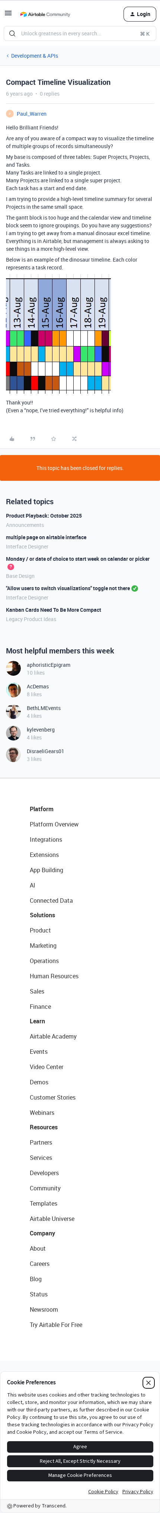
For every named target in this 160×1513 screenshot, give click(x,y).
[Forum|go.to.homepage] (45, 14)
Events (39, 1051)
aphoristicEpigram (48, 664)
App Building (46, 870)
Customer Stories (53, 1097)
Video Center (46, 1067)
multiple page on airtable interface (46, 537)
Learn (37, 1021)
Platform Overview (54, 824)
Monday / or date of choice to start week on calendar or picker (78, 558)
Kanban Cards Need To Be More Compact (53, 609)
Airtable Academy (53, 1036)
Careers (39, 1264)
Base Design (20, 575)
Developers (44, 1173)
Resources (44, 1127)
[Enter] (12, 33)
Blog (36, 1279)
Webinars (42, 1113)
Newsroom (44, 1309)
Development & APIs (34, 55)
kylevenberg (41, 729)
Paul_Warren (32, 113)
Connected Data (51, 900)
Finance (40, 1006)
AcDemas (38, 686)
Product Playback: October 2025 (44, 515)
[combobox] (80, 33)
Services (41, 1158)
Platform (42, 809)
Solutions (42, 915)
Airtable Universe (52, 1219)
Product (40, 930)
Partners (41, 1142)
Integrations (46, 839)
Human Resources (54, 976)
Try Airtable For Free (56, 1325)
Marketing (43, 945)
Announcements (25, 524)
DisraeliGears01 (45, 751)
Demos (39, 1082)
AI (32, 885)
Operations (44, 961)
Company (42, 1233)
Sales (37, 991)
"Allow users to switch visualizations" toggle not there (68, 588)
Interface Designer (27, 546)
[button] (8, 15)
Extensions (44, 855)
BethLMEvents (44, 707)
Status (39, 1294)
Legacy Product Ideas (31, 619)
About (38, 1248)
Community (45, 1188)
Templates (43, 1203)
